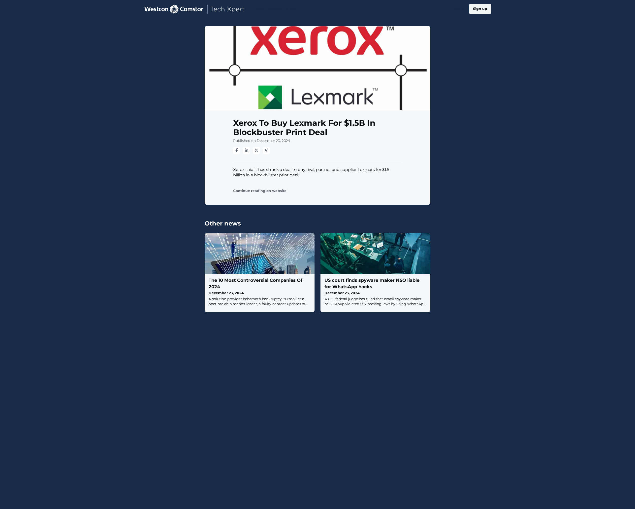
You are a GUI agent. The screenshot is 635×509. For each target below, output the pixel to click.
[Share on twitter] (256, 150)
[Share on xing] (266, 150)
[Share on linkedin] (246, 150)
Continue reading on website (259, 191)
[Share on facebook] (236, 150)
